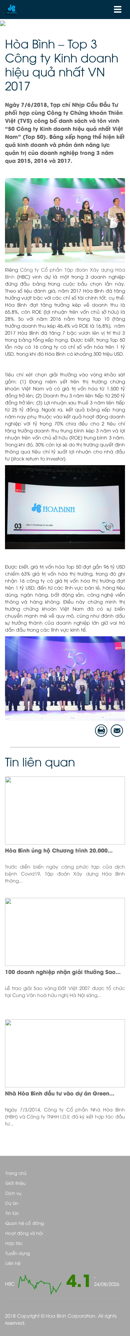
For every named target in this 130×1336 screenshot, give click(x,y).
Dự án (11, 1203)
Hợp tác (14, 1243)
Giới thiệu (15, 1183)
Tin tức (12, 1213)
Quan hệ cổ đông (24, 1223)
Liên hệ (12, 1263)
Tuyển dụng (17, 1253)
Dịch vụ (13, 1193)
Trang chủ (16, 1173)
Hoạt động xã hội (24, 1233)
